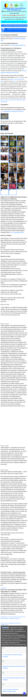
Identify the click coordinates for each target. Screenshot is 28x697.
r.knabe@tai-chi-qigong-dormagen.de (13, 111)
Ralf (23, 79)
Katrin (2, 81)
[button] (14, 21)
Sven (14, 81)
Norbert (19, 79)
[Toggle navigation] (2, 31)
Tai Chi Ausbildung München (17, 45)
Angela (11, 79)
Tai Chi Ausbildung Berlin (17, 232)
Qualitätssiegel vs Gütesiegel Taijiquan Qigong (11, 616)
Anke (15, 79)
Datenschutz (5, 627)
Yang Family (3, 588)
